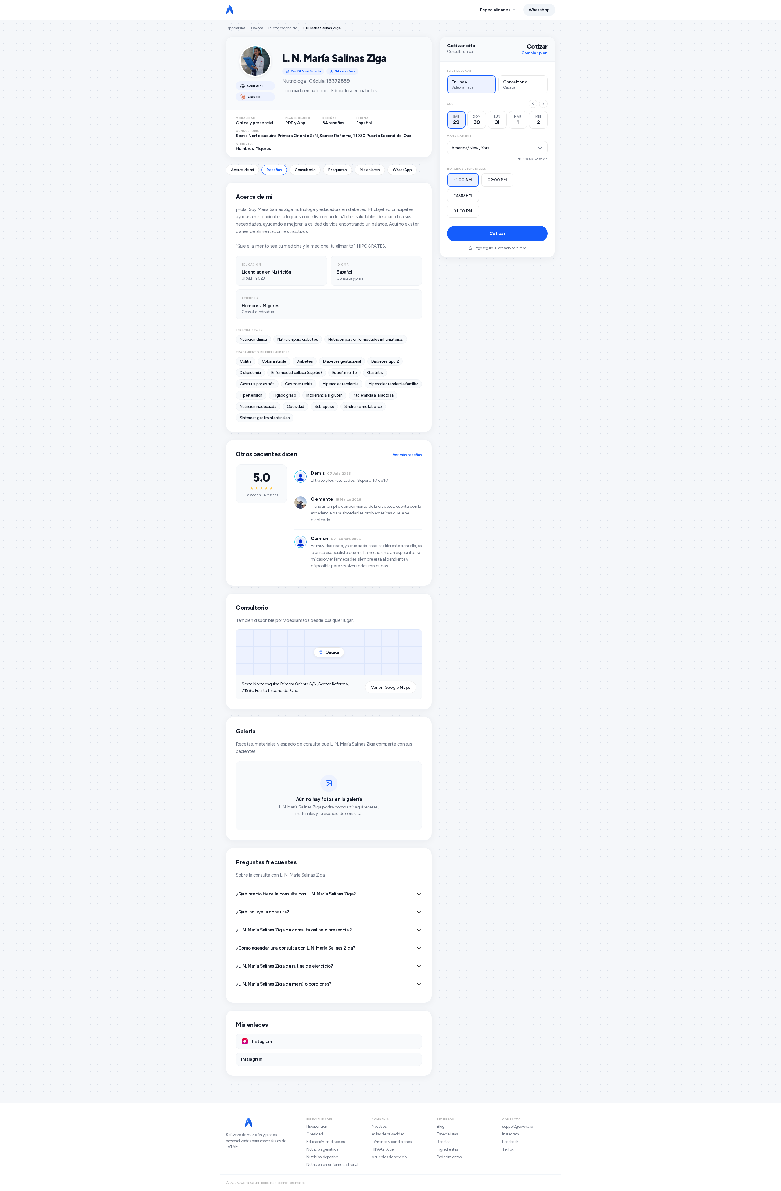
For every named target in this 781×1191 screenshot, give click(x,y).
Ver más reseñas (407, 454)
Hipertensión (316, 1126)
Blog (440, 1126)
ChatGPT (255, 86)
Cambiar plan (534, 53)
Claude (254, 97)
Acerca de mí (242, 170)
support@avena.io (517, 1126)
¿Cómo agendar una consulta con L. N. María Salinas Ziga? (295, 948)
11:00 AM (463, 180)
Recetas (443, 1141)
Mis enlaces (370, 170)
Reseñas (274, 170)
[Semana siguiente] (543, 104)
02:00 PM (497, 180)
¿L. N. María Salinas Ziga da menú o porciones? (283, 984)
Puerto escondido (282, 28)
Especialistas (235, 28)
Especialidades (495, 10)
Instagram (510, 1134)
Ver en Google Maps (390, 687)
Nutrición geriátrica (322, 1149)
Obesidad (314, 1134)
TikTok (507, 1149)
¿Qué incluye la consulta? (262, 912)
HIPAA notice (383, 1149)
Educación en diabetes (325, 1141)
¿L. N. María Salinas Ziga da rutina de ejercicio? (284, 966)
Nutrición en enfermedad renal (332, 1164)
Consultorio (305, 170)
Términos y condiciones (392, 1141)
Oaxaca (257, 28)
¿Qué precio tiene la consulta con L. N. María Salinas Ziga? (295, 894)
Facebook (510, 1141)
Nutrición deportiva (322, 1157)
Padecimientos (449, 1157)
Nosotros (379, 1126)
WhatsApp (539, 10)
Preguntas (337, 170)
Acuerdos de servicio (389, 1157)
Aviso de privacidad (388, 1134)
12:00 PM (463, 195)
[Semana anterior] (533, 104)
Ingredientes (447, 1149)
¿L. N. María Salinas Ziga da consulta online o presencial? (294, 930)
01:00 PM (462, 211)
